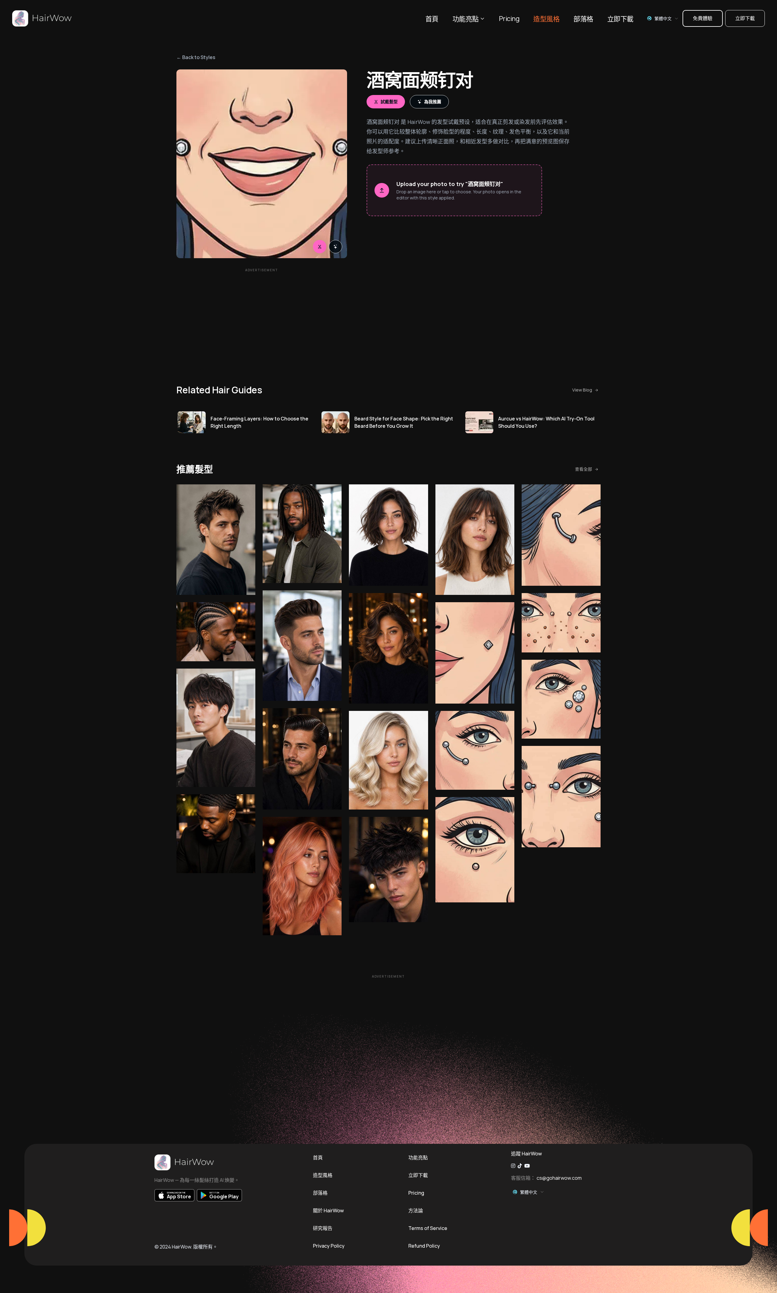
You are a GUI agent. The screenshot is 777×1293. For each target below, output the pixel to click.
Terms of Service (427, 1228)
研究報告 (322, 1228)
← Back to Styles (195, 57)
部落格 (583, 18)
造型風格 (546, 18)
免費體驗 (702, 18)
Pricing (509, 18)
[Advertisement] (261, 317)
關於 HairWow (328, 1210)
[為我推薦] (335, 246)
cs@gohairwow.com (559, 1178)
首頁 (431, 18)
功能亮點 (465, 18)
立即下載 (620, 18)
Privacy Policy (329, 1245)
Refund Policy (424, 1245)
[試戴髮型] (319, 246)
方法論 (415, 1210)
